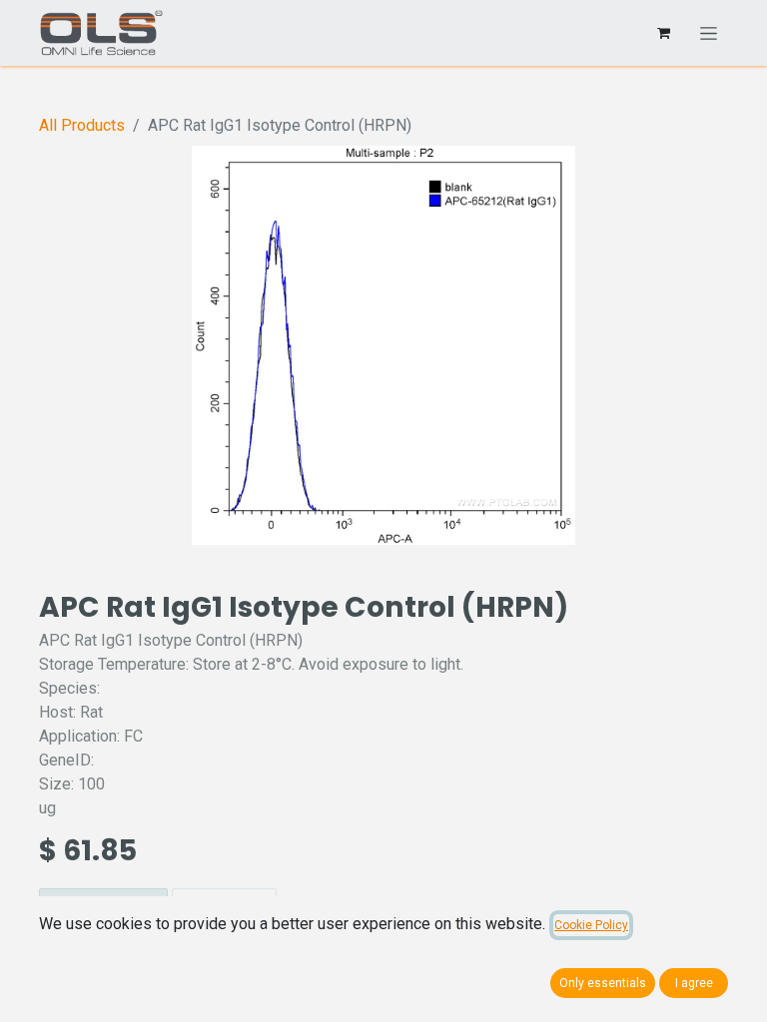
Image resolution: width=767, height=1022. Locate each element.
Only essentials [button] (602, 983)
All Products (82, 125)
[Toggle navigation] (708, 33)
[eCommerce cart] (663, 33)
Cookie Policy (591, 925)
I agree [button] (694, 983)
